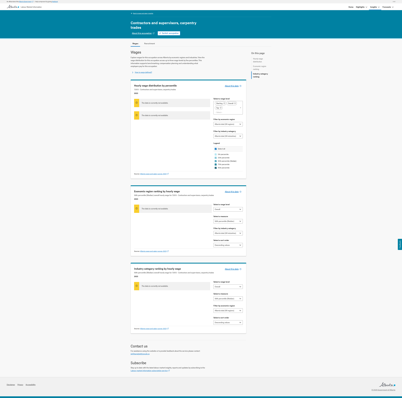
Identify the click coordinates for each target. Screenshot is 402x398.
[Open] (240, 107)
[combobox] (228, 112)
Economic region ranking (259, 67)
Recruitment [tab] (149, 43)
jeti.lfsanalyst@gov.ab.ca (140, 353)
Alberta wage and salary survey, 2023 (153, 174)
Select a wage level (221, 98)
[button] (220, 103)
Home (351, 7)
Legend (216, 143)
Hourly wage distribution (258, 60)
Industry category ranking (260, 75)
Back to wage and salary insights (143, 13)
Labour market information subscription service (149, 370)
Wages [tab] (135, 43)
